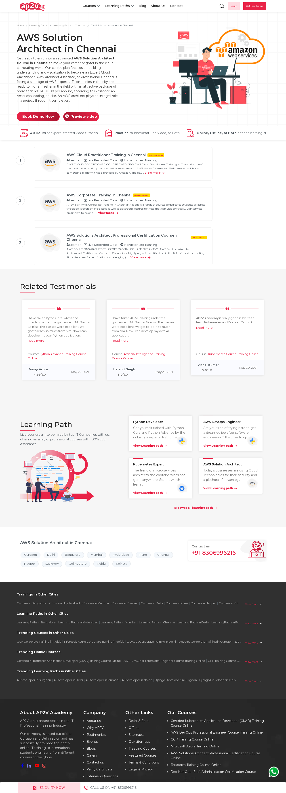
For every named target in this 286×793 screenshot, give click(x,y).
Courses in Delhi (152, 603)
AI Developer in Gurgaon (34, 680)
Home (20, 25)
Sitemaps (136, 735)
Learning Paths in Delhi (193, 622)
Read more (36, 340)
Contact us (95, 762)
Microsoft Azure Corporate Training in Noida (94, 641)
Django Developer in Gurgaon (176, 680)
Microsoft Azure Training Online (195, 746)
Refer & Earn (139, 721)
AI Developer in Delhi (68, 680)
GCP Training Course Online (227, 661)
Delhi (51, 554)
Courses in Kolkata (231, 603)
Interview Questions (102, 776)
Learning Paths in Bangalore (36, 622)
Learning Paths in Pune (227, 622)
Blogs (91, 749)
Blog (142, 6)
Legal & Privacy (141, 769)
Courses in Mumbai (95, 603)
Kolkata (121, 563)
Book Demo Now (38, 116)
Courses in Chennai (124, 603)
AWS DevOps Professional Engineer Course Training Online (164, 661)
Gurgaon (30, 554)
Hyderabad (121, 554)
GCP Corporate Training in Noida (39, 641)
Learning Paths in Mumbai (118, 622)
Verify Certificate (100, 769)
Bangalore (72, 554)
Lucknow (52, 563)
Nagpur (29, 563)
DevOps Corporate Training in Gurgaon (205, 641)
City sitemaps (139, 742)
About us (94, 721)
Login (234, 5)
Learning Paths (117, 6)
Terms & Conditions (144, 762)
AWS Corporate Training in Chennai (99, 195)
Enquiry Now (52, 788)
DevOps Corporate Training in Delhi (151, 641)
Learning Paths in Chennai (69, 25)
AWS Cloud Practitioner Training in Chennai (106, 155)
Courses (89, 6)
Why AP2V (95, 728)
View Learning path (148, 445)
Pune (143, 554)
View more (153, 172)
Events (92, 742)
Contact (176, 6)
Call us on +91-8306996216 (113, 788)
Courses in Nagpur (203, 603)
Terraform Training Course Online (196, 765)
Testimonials (96, 735)
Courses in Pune (177, 603)
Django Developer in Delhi (217, 680)
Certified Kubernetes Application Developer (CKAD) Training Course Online (69, 661)
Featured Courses (142, 755)
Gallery (92, 755)
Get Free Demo (254, 5)
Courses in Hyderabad (64, 603)
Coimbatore (78, 563)
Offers (133, 728)
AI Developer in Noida (137, 680)
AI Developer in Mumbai (102, 680)
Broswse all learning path (193, 507)
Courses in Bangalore (31, 603)
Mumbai (97, 554)
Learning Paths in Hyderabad (78, 622)
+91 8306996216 (214, 552)
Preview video (84, 116)
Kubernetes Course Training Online (233, 354)
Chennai (163, 554)
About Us (158, 6)
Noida (101, 563)
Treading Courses (142, 749)
